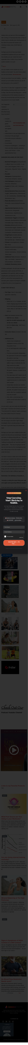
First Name (5, 525)
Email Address (6, 530)
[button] (26, 490)
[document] (14, 521)
